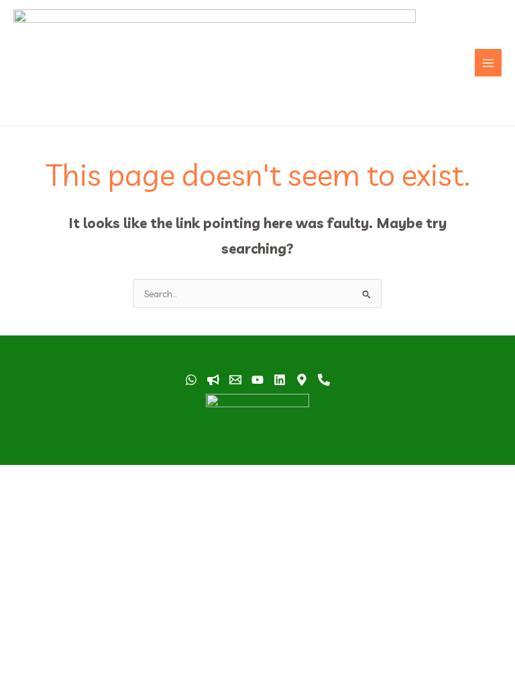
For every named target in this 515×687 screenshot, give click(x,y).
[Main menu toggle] (488, 62)
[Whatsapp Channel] (213, 380)
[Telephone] (324, 380)
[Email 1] (235, 380)
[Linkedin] (280, 380)
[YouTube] (257, 380)
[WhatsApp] (191, 380)
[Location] (302, 380)
